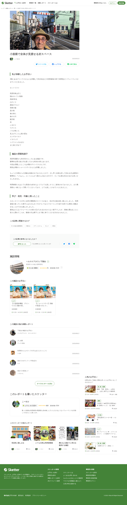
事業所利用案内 (91, 475)
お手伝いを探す (52, 472)
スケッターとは (68, 472)
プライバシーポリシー (39, 495)
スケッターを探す (91, 472)
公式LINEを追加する (69, 483)
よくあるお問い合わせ (70, 475)
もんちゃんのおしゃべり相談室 (73, 478)
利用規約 (28, 495)
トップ (2, 8)
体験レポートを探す (54, 478)
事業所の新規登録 (91, 478)
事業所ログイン (91, 481)
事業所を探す (52, 475)
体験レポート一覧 (10, 8)
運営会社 (21, 495)
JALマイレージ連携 (54, 481)
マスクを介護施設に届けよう (72, 481)
